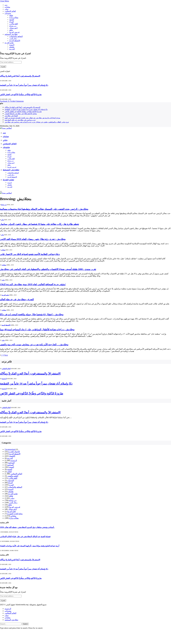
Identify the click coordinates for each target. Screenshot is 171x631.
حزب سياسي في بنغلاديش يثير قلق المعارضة (20, 120)
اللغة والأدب (13, 24)
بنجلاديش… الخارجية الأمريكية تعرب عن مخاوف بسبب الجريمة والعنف (34, 344)
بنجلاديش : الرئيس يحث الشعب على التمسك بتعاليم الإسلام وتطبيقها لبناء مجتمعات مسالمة (44, 209)
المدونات (10, 480)
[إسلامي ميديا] (6, 128)
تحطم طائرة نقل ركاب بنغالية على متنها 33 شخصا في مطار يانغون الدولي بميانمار (39, 224)
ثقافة (11, 15)
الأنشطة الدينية (14, 41)
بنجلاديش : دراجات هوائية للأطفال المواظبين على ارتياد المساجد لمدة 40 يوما (37, 329)
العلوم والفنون (12, 476)
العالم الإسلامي (10, 11)
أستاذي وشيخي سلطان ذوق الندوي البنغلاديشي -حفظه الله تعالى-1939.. (27, 527)
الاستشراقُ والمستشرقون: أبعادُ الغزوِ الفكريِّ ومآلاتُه (20, 76)
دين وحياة (12, 26)
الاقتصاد (12, 456)
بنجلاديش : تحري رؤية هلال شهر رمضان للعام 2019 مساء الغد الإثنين (33, 239)
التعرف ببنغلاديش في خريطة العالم (17, 299)
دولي (6, 9)
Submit (25, 624)
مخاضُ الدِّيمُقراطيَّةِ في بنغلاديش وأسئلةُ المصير (21, 114)
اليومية (11, 45)
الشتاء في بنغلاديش (11, 116)
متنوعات (8, 13)
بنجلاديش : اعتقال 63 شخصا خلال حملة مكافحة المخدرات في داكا (32, 314)
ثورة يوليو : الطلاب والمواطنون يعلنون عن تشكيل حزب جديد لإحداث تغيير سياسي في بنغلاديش (37, 122)
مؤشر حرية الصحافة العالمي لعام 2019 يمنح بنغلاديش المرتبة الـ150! (33, 284)
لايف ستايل (13, 28)
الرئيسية (4, 378)
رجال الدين (13, 38)
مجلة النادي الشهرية (15, 514)
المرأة (11, 22)
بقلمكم (11, 47)
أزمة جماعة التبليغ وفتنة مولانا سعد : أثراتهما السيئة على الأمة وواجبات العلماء (29, 546)
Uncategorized (10, 449)
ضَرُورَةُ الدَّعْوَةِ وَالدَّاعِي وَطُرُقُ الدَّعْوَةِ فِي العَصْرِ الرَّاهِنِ (21, 95)
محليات (7, 7)
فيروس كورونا (14, 32)
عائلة (11, 30)
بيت (6, 5)
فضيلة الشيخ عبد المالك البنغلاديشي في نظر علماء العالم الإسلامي (25, 536)
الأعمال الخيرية (14, 452)
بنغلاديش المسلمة (11, 34)
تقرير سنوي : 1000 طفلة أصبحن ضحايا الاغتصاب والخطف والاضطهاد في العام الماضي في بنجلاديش (48, 269)
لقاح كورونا (11, 511)
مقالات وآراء (13, 17)
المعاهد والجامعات (16, 36)
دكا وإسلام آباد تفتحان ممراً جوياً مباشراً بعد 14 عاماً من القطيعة (24, 85)
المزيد (11, 485)
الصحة (11, 20)
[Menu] (1, 191)
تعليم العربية (9, 43)
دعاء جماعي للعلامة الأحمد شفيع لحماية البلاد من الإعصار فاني (30, 254)
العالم (9, 472)
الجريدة (12, 49)
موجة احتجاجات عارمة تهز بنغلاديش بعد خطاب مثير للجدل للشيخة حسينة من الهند (32, 118)
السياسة (11, 463)
